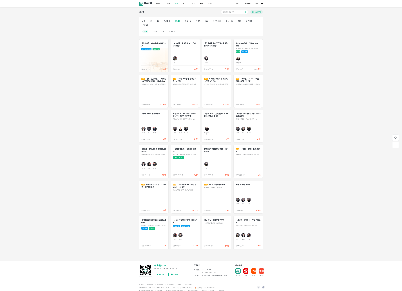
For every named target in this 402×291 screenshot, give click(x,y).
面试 (206, 21)
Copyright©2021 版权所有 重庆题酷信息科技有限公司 (154, 287)
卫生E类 (177, 21)
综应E (155, 31)
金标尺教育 (150, 284)
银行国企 (249, 21)
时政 (239, 21)
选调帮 (179, 284)
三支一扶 (188, 21)
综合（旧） (230, 21)
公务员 (198, 21)
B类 (151, 21)
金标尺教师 (170, 284)
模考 (201, 4)
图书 (185, 4)
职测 (145, 31)
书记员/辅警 (217, 21)
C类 (158, 21)
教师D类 (167, 21)
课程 (176, 4)
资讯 (210, 4)
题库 (193, 4)
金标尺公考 (160, 284)
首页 (168, 4)
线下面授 (172, 31)
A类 (143, 21)
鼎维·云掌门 (188, 284)
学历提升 (145, 25)
